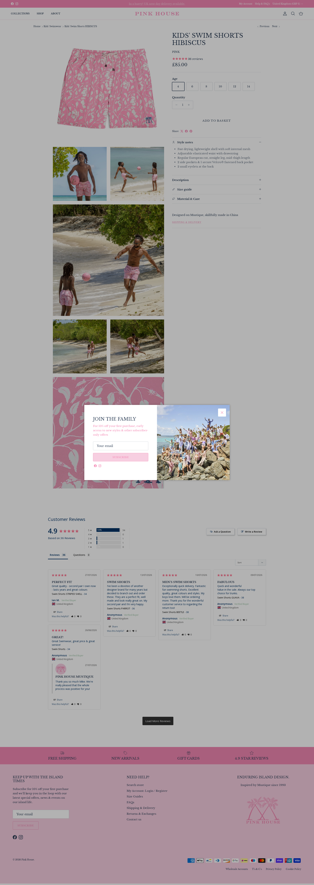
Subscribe (120, 457)
